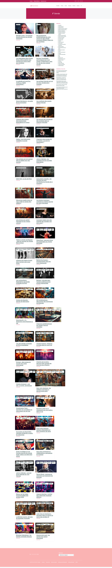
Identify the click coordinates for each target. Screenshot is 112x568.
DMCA (77, 562)
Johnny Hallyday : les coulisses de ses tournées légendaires (44, 160)
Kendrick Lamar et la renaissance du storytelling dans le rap (44, 410)
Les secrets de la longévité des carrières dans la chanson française (44, 121)
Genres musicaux (19, 70)
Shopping (69, 5)
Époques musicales (46, 128)
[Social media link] (30, 554)
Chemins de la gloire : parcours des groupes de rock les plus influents (43, 363)
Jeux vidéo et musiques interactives (44, 483)
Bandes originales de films (25, 269)
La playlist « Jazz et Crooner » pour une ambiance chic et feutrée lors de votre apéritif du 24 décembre (61, 75)
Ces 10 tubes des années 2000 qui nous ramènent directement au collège (61, 71)
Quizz (59, 56)
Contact (39, 562)
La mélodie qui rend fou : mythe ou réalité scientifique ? (23, 82)
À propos (43, 562)
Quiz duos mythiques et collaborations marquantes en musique (44, 453)
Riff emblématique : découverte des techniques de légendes (44, 301)
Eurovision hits (60, 39)
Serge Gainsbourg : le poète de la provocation (24, 101)
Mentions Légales (54, 562)
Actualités (57, 5)
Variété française (51, 269)
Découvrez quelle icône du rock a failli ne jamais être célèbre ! (24, 201)
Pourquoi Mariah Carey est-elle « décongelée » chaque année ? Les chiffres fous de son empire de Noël (61, 82)
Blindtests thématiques (30, 269)
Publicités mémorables (61, 54)
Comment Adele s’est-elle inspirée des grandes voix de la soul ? (44, 221)
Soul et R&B (53, 229)
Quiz (59, 55)
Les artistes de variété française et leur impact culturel (23, 221)
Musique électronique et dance (46, 333)
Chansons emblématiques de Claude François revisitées (44, 325)
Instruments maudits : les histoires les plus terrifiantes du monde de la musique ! (44, 181)
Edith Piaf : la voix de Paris (24, 179)
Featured (59, 40)
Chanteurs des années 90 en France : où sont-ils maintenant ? (44, 140)
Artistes (62, 5)
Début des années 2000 (18, 483)
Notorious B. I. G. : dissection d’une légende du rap (24, 321)
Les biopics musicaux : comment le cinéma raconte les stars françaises (44, 201)
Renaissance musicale (61, 58)
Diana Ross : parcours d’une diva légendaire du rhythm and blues (44, 241)
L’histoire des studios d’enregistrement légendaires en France (22, 121)
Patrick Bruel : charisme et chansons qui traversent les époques (44, 475)
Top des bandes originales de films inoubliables (24, 344)
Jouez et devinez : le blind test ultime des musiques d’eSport (44, 495)
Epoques (78, 5)
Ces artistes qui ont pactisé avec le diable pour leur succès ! (24, 160)
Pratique (59, 53)
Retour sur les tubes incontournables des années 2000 (22, 495)
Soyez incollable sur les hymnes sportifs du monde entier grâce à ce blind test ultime (24, 454)
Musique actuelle (50, 397)
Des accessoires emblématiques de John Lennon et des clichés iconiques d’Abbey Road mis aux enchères (44, 38)
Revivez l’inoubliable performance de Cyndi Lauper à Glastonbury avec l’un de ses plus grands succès (44, 61)
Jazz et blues (42, 333)
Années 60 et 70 (38, 229)
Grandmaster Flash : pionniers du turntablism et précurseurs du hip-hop (24, 409)
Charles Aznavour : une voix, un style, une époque (24, 384)
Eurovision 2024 (60, 38)
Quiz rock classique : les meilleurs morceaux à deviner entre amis (43, 389)
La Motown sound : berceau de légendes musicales (24, 517)
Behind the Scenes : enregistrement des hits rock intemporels (43, 261)
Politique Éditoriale (71, 562)
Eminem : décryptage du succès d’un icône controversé (23, 363)
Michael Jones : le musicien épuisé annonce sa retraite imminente (24, 37)
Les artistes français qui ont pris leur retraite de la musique (44, 82)
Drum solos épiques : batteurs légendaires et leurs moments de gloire (43, 430)
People (66, 5)
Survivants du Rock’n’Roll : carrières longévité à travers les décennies (24, 433)
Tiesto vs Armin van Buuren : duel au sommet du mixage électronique (24, 241)
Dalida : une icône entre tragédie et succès (23, 139)
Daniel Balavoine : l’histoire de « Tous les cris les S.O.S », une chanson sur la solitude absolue (61, 78)
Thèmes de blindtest (50, 483)
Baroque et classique (61, 30)
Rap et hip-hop (32, 310)
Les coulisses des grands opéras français (43, 101)
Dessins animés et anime (62, 36)
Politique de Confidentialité (62, 562)
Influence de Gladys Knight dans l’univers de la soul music (24, 262)
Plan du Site (48, 562)
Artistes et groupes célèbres (41, 70)
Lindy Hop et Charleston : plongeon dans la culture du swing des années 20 (44, 515)
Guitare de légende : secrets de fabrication (22, 300)
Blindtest (74, 5)
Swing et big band (50, 503)
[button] (81, 6)
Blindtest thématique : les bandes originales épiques (24, 535)
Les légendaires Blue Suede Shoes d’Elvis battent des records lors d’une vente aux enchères (24, 61)
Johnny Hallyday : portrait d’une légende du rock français (23, 474)
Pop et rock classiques (50, 249)
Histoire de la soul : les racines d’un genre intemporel (43, 536)
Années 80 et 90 (39, 128)
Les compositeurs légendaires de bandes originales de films (23, 281)
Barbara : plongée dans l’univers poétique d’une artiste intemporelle (43, 281)
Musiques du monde (30, 440)
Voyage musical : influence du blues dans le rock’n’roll (44, 344)
